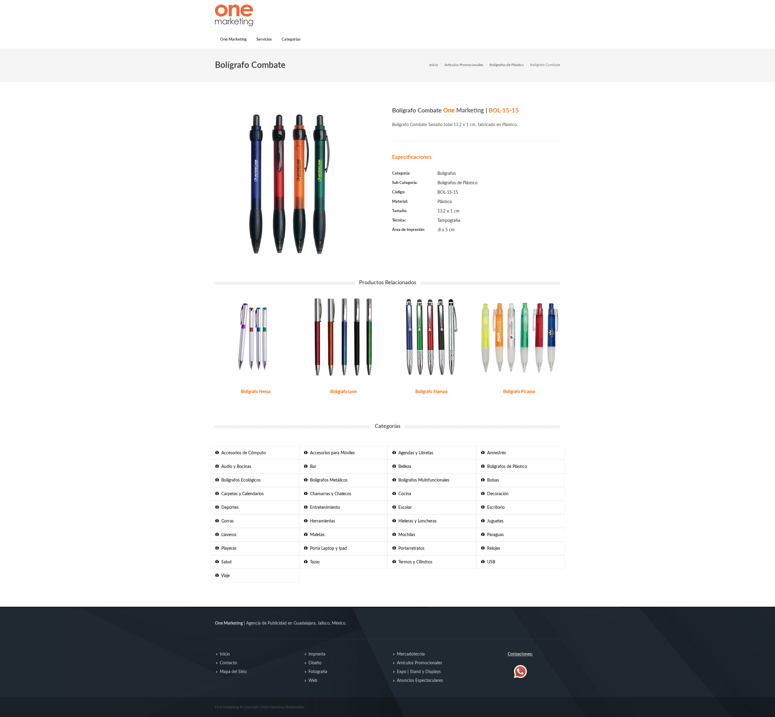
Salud (225, 562)
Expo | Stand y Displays (419, 672)
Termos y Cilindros (414, 562)
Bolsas (492, 480)
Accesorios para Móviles (331, 453)
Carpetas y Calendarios (241, 494)
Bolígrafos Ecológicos (240, 480)
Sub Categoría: (404, 183)
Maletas (316, 535)
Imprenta (316, 654)
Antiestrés (495, 453)
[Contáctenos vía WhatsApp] (520, 671)
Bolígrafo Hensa (256, 392)
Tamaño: (399, 211)
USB (490, 562)
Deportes (229, 507)
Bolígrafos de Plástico (507, 65)
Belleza (403, 467)
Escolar (404, 507)
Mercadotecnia (411, 654)
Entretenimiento (324, 507)
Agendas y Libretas (414, 453)
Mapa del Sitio (233, 672)
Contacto (228, 663)
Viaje (224, 576)
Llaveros (227, 535)
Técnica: (399, 220)
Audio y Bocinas (235, 467)
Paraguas (494, 535)
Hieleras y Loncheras (416, 521)
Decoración (497, 494)
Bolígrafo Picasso (519, 392)
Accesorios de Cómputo (242, 453)
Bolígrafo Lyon (343, 392)
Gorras (226, 521)
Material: (400, 202)
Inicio (433, 65)
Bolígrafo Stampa (431, 392)
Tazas (314, 562)
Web (312, 681)
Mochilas (405, 535)
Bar (312, 467)
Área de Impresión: (408, 230)
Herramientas (321, 521)
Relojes (492, 548)
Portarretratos (410, 548)
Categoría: (401, 173)
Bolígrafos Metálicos (328, 480)
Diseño (315, 663)
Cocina (403, 494)
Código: (398, 192)
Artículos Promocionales (463, 65)
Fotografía (317, 672)
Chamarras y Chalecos (329, 494)
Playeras (227, 548)
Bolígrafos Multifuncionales (422, 480)
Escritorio (495, 507)
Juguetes (494, 521)
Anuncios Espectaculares (420, 681)
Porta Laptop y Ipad (327, 548)
